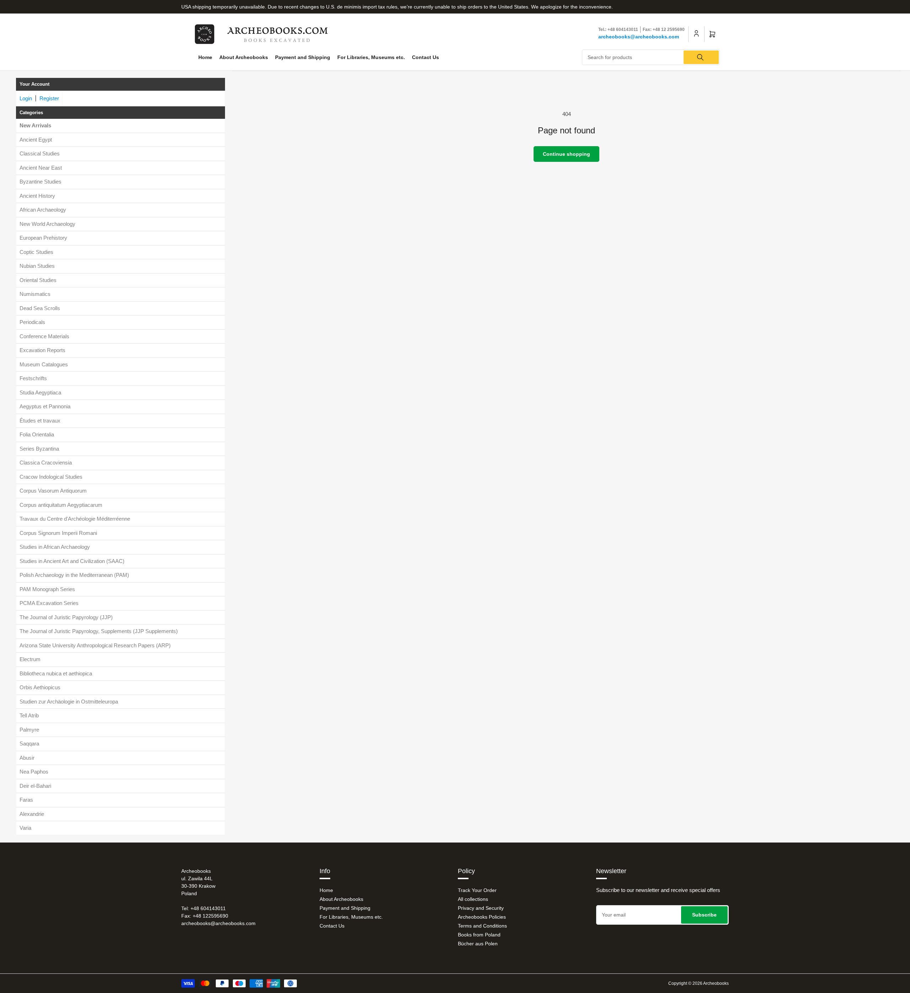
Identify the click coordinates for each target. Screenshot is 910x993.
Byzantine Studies (40, 182)
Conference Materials (44, 336)
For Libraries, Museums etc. (371, 57)
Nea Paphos (34, 772)
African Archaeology (43, 210)
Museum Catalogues (44, 364)
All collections (473, 899)
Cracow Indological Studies (51, 477)
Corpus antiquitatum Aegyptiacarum (61, 505)
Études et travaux (40, 421)
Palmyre (29, 730)
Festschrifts (33, 378)
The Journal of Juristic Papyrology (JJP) (66, 617)
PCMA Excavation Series (49, 603)
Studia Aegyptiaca (40, 392)
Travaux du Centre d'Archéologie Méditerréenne (75, 519)
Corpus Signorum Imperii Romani (58, 533)
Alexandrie (32, 814)
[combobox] (651, 57)
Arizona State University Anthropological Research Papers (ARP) (95, 645)
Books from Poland (479, 935)
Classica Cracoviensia (46, 463)
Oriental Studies (38, 280)
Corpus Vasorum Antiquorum (53, 491)
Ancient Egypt (36, 140)
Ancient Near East (41, 168)
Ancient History (37, 196)
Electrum (30, 659)
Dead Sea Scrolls (40, 308)
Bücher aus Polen (478, 943)
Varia (25, 828)
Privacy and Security (481, 908)
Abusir (27, 758)
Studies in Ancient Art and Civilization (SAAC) (72, 561)
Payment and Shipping (302, 57)
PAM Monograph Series (47, 589)
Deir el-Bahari (35, 786)
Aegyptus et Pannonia (45, 406)
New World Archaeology (47, 224)
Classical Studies (40, 153)
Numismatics (35, 294)
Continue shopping (566, 154)
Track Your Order (477, 890)
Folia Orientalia (37, 434)
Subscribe (704, 915)
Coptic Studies (36, 252)
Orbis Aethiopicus (40, 687)
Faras (26, 800)
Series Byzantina (39, 449)
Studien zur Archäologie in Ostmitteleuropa (69, 702)
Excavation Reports (42, 350)
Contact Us (425, 57)
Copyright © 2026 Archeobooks (698, 983)
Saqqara (29, 743)
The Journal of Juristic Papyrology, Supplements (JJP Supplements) (99, 631)
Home (205, 57)
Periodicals (32, 322)
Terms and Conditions (482, 926)
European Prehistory (43, 238)
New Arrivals (35, 125)
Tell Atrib (29, 715)
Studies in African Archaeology (55, 547)
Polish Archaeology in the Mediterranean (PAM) (74, 575)
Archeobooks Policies (482, 917)
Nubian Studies (37, 266)
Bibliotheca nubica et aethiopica (56, 673)
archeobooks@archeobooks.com (638, 36)
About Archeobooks (243, 57)
